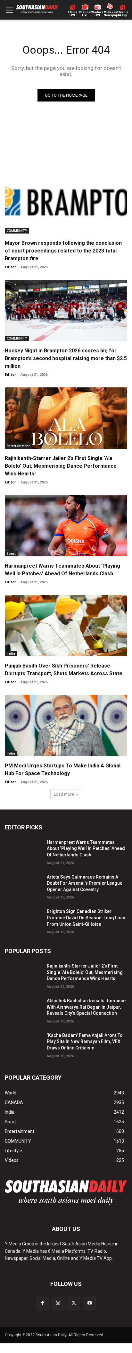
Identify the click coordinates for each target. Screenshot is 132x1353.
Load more (64, 794)
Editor (10, 266)
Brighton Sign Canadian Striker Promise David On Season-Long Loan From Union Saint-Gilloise (86, 917)
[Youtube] (89, 1303)
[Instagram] (58, 1303)
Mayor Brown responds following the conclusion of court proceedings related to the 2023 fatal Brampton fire (63, 250)
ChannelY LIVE (85, 14)
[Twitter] (74, 1303)
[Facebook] (42, 1303)
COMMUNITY (17, 230)
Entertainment (18, 446)
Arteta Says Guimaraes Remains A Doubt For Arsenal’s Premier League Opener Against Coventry (84, 883)
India (11, 653)
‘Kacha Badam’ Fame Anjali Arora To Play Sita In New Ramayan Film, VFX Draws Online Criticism (85, 1041)
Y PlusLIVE (72, 14)
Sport (11, 553)
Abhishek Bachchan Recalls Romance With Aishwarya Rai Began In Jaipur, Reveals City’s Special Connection (86, 1007)
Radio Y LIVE (97, 14)
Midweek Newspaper (110, 14)
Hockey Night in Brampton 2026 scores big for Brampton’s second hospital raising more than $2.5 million (66, 358)
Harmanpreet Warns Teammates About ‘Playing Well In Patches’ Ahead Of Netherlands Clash (86, 848)
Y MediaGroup (122, 14)
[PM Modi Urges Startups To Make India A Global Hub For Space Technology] (66, 725)
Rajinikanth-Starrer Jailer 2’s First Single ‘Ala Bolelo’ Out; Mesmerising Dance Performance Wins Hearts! (61, 466)
